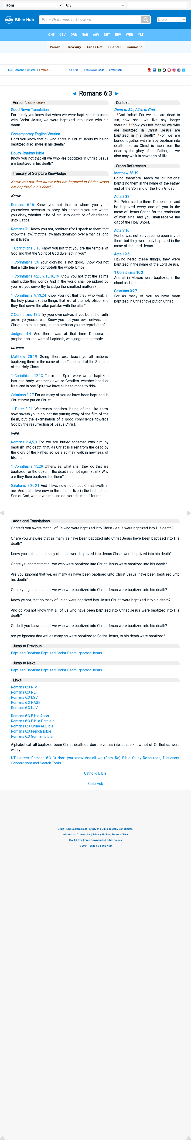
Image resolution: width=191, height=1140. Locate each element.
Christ (61, 653)
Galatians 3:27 (22, 395)
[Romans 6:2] (6, 523)
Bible (9, 69)
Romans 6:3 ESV (24, 697)
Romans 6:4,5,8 (24, 442)
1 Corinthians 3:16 (26, 248)
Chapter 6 (32, 69)
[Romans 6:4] (185, 523)
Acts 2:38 (122, 196)
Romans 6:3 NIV (24, 687)
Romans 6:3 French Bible (31, 731)
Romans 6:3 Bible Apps (30, 716)
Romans (19, 69)
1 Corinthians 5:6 (25, 262)
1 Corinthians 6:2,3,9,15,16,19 (35, 276)
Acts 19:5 (122, 254)
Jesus (97, 653)
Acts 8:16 (122, 230)
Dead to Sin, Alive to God (134, 109)
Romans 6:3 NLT (24, 692)
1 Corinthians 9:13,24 (28, 295)
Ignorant (84, 653)
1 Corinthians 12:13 (27, 376)
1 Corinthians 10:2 (128, 272)
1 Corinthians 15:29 (27, 466)
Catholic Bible (95, 773)
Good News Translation (30, 109)
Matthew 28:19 (24, 356)
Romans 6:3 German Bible (32, 736)
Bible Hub (95, 783)
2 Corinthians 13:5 (25, 314)
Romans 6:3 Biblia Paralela (32, 721)
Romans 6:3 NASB (26, 702)
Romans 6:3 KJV (24, 707)
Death (72, 653)
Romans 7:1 (20, 229)
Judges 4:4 (21, 333)
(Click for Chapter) (35, 102)
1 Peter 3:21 (22, 409)
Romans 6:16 (22, 205)
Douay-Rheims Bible (27, 153)
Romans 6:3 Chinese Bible (32, 726)
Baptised (18, 653)
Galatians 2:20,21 (25, 485)
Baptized (48, 653)
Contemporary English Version (35, 134)
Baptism (33, 653)
